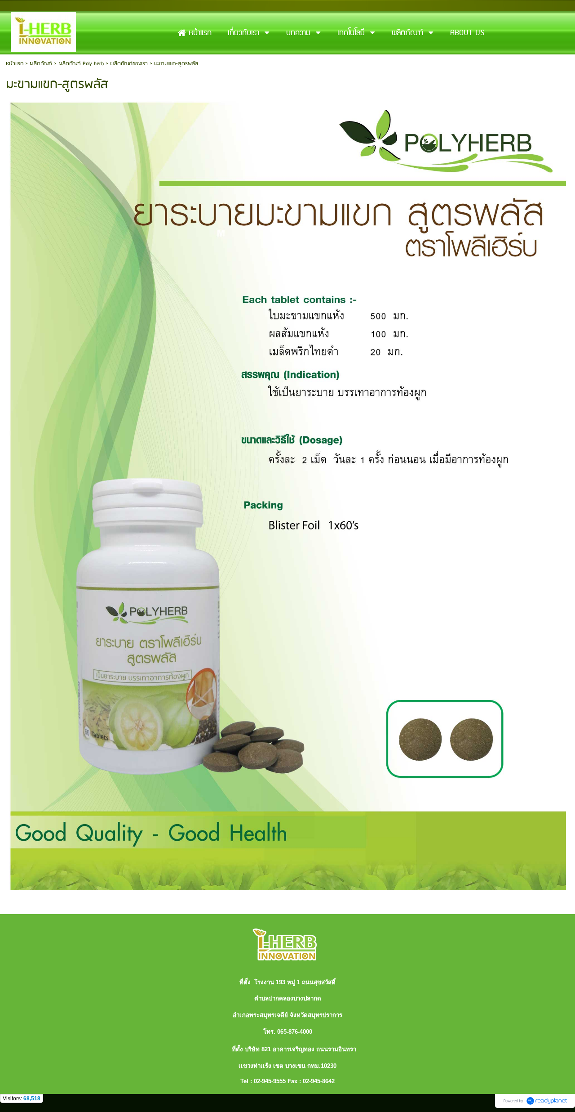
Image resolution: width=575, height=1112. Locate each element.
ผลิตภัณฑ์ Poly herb (81, 63)
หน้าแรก (14, 63)
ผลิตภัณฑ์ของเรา (129, 63)
